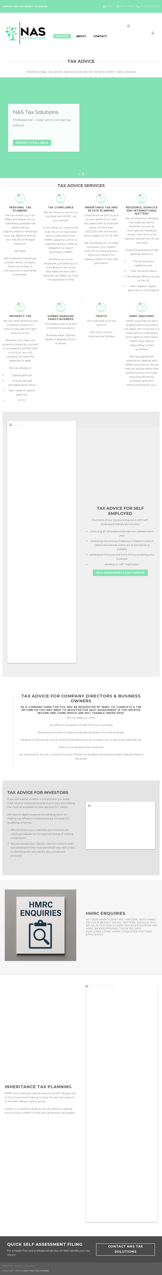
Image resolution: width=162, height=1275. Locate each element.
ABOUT (81, 36)
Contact (100, 36)
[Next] (155, 128)
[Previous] (7, 128)
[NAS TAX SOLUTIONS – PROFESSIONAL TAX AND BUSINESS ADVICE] (25, 33)
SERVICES (62, 36)
